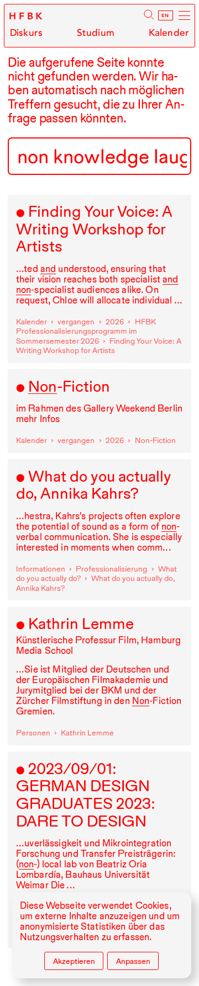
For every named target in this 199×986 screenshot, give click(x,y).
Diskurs (26, 32)
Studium (95, 32)
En (165, 15)
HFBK (27, 16)
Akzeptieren (74, 961)
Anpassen (133, 961)
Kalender (169, 32)
